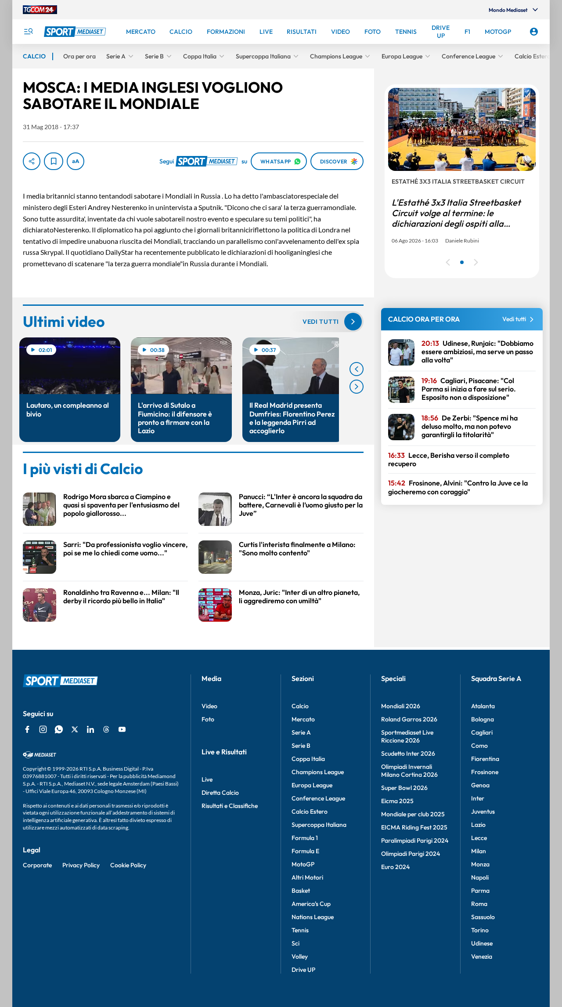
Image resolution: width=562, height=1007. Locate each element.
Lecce (479, 838)
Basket (301, 891)
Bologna (482, 719)
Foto (208, 719)
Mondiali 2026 (400, 706)
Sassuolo (483, 917)
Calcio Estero (310, 811)
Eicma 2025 (397, 801)
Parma (480, 891)
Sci (295, 943)
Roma (479, 904)
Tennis (300, 930)
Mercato (303, 719)
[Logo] (76, 31)
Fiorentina (485, 759)
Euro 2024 (395, 867)
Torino (480, 930)
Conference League (318, 798)
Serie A (301, 732)
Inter (477, 798)
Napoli (480, 877)
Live (207, 779)
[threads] (106, 729)
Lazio (478, 825)
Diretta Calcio (220, 793)
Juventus (483, 811)
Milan (478, 851)
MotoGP (303, 864)
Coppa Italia (308, 759)
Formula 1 (305, 838)
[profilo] (534, 31)
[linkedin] (90, 729)
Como (479, 746)
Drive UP (303, 970)
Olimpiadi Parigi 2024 (410, 854)
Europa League (312, 785)
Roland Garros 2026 (409, 719)
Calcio (300, 706)
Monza (480, 864)
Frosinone (484, 772)
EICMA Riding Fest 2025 (414, 827)
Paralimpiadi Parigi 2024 (414, 840)
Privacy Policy (81, 865)
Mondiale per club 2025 (413, 814)
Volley (300, 956)
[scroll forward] (356, 387)
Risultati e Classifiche (230, 806)
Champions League (318, 772)
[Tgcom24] (40, 9)
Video (209, 706)
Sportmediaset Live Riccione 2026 (407, 736)
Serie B (301, 746)
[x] (74, 729)
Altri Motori (307, 877)
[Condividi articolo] (31, 161)
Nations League (313, 917)
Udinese (482, 943)
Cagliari (482, 732)
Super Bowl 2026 (404, 788)
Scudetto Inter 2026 (408, 753)
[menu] (28, 31)
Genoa (480, 785)
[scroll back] (356, 369)
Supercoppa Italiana (319, 825)
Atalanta (483, 706)
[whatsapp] (58, 729)
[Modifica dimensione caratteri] (75, 161)
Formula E (305, 851)
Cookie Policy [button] (128, 865)
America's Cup (311, 904)
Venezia (481, 956)
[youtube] (122, 729)
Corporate (37, 865)
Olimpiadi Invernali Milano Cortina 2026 (409, 771)
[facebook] (27, 729)
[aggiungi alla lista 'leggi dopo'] (53, 161)
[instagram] (43, 729)
